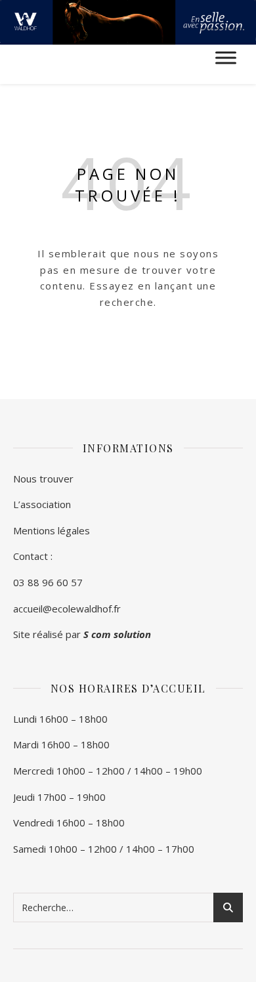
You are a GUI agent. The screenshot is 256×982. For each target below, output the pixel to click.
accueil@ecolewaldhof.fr (67, 608)
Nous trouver (43, 478)
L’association (42, 504)
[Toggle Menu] (225, 58)
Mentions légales (51, 530)
